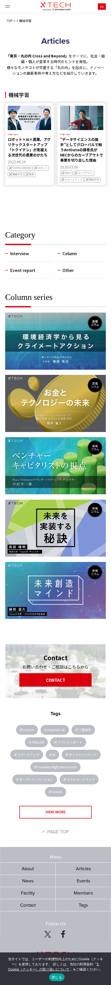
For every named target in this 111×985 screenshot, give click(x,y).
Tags (83, 905)
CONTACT (55, 680)
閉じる (57, 977)
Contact (28, 905)
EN (102, 7)
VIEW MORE (55, 812)
